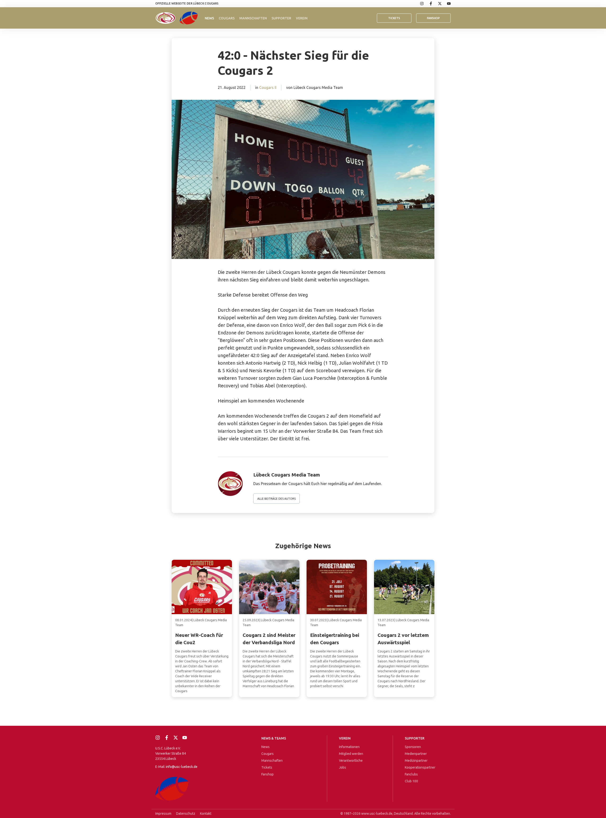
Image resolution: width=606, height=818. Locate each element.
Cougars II (267, 87)
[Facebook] (428, 3)
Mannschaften (253, 18)
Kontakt (205, 813)
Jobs (342, 767)
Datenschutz (185, 813)
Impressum (163, 813)
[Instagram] (419, 3)
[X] (437, 3)
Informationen (349, 747)
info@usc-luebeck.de (181, 767)
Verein (301, 18)
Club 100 (411, 781)
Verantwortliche (351, 760)
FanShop (433, 18)
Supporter (281, 18)
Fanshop (267, 774)
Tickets (394, 18)
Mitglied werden (351, 754)
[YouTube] (446, 3)
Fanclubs (411, 774)
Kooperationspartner (420, 767)
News (209, 18)
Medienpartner (416, 754)
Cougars (227, 18)
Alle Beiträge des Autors (276, 498)
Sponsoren (413, 747)
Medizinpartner (416, 760)
